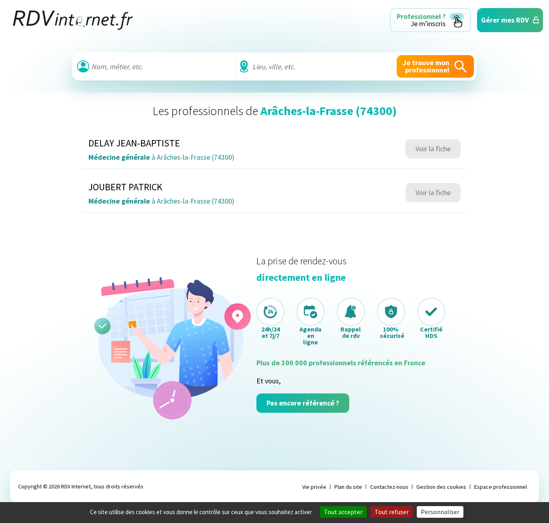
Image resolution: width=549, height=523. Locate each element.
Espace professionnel (500, 487)
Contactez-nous (389, 486)
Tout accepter (343, 512)
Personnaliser (440, 512)
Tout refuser (392, 512)
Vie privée (314, 486)
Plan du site (348, 486)
